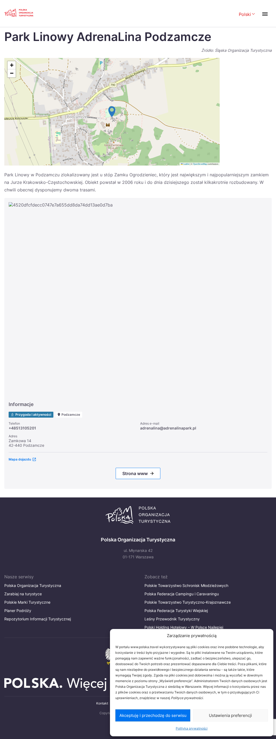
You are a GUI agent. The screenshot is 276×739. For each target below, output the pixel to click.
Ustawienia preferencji (230, 715)
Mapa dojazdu (20, 459)
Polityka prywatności (192, 728)
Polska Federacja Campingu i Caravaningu (181, 594)
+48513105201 (22, 428)
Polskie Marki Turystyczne (27, 602)
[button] (111, 111)
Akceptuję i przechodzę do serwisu (153, 715)
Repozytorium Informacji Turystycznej (37, 619)
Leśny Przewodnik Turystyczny (172, 619)
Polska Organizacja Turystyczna (32, 585)
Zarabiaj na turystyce (23, 594)
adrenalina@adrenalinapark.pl (168, 428)
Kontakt (102, 703)
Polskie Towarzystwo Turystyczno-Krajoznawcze (187, 602)
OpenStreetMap (200, 163)
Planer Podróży (17, 610)
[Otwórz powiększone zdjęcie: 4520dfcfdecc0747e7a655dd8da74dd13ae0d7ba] (138, 299)
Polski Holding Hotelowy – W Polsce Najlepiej (183, 627)
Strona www (135, 473)
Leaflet (186, 163)
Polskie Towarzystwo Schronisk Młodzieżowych (186, 585)
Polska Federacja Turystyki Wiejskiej (176, 610)
